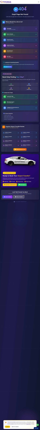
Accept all (7, 426)
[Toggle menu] (39, 2)
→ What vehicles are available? (8, 117)
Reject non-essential (15, 426)
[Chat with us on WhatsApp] (37, 425)
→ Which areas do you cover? (8, 116)
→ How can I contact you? (7, 119)
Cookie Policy (28, 424)
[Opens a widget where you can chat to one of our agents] (36, 428)
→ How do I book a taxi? (7, 115)
